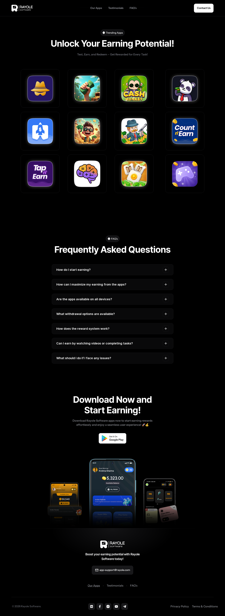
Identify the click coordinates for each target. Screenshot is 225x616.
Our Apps (94, 585)
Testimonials (115, 585)
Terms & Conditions (205, 606)
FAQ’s (133, 585)
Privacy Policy (180, 606)
